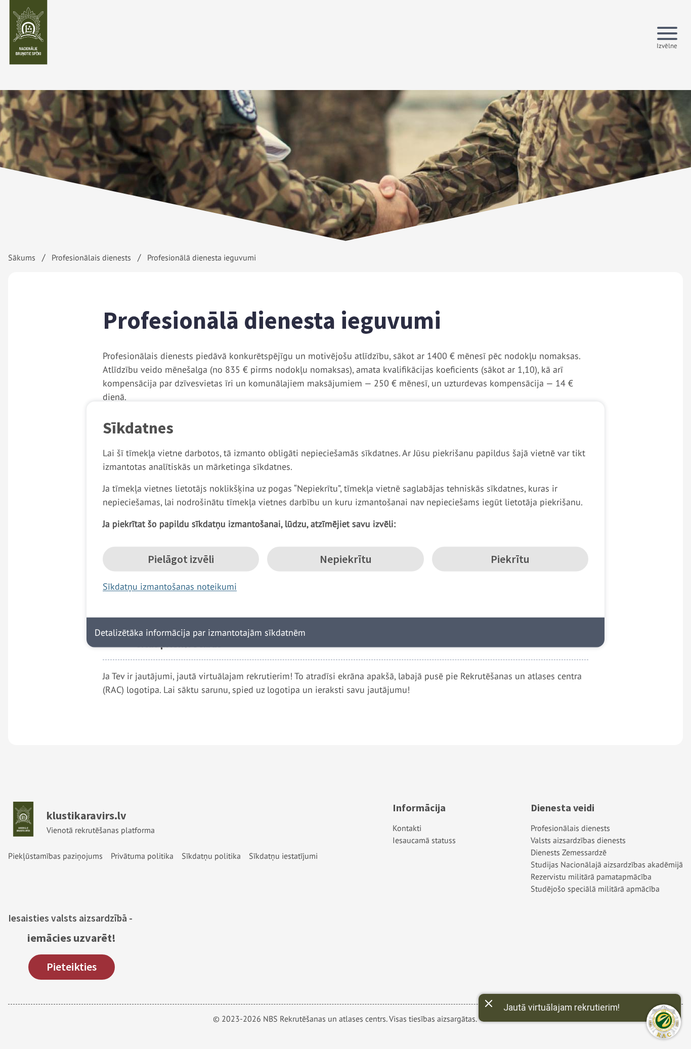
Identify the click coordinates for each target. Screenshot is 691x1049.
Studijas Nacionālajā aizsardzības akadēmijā (607, 864)
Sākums (21, 257)
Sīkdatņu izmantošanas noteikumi (170, 586)
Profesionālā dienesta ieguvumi (201, 257)
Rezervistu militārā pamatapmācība (591, 876)
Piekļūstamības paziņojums (55, 856)
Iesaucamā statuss (424, 840)
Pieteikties (72, 966)
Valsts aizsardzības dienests (578, 840)
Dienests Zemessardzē (569, 852)
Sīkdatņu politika (211, 856)
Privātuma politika (142, 856)
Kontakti (407, 828)
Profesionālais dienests (91, 257)
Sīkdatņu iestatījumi (283, 856)
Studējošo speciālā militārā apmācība (595, 889)
